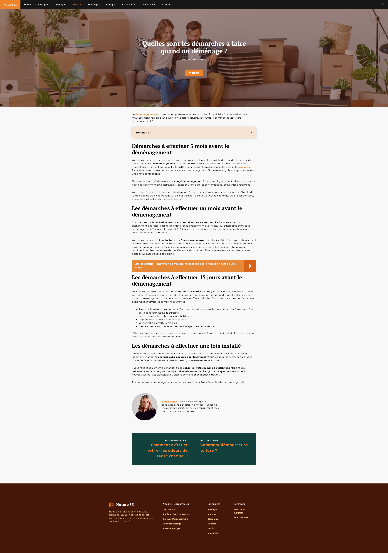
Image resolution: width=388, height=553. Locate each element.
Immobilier (149, 4)
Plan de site (241, 517)
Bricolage (93, 4)
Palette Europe (171, 528)
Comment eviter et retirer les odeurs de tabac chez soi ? (168, 450)
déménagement (145, 114)
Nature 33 (10, 4)
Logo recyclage (172, 523)
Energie (110, 4)
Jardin (210, 528)
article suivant (210, 440)
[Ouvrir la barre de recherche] (383, 4)
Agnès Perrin (169, 401)
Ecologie (60, 4)
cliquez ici (245, 167)
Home (27, 4)
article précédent (176, 440)
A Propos (43, 4)
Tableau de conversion (176, 514)
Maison (77, 4)
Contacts (167, 4)
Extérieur (127, 4)
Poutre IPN (169, 509)
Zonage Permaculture (175, 519)
